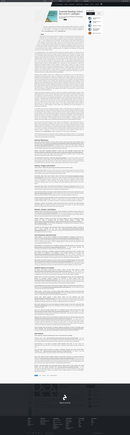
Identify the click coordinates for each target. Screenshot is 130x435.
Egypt (45, 1)
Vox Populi (55, 428)
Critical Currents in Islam (57, 422)
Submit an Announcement (44, 421)
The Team (29, 421)
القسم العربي (86, 1)
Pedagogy (87, 4)
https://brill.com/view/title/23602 (41, 305)
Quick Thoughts (68, 422)
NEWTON (97, 4)
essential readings (53, 375)
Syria (69, 1)
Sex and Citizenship (59, 4)
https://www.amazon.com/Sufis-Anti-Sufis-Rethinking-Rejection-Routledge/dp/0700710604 (65, 328)
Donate (29, 423)
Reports (67, 426)
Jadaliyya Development (69, 427)
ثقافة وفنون (93, 422)
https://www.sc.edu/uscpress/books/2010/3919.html (47, 212)
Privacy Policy (42, 423)
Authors (29, 422)
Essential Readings (69, 421)
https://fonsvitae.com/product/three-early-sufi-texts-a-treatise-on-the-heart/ (49, 254)
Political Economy (79, 4)
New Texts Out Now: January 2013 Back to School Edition (96, 29)
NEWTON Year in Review (97, 33)
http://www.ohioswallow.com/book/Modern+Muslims (45, 298)
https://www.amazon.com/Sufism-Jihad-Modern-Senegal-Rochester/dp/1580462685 (57, 358)
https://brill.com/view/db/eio (61, 157)
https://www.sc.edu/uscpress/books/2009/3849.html (50, 292)
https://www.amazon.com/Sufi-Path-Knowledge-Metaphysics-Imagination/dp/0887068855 (61, 238)
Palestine (60, 1)
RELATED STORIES (90, 13)
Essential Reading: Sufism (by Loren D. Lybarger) (71, 12)
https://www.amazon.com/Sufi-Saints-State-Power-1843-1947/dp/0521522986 (62, 338)
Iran (52, 1)
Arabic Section (94, 418)
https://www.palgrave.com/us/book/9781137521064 (68, 366)
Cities (52, 4)
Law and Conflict (56, 426)
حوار (91, 424)
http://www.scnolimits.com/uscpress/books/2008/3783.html (46, 279)
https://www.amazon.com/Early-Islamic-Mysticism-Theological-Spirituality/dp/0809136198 (55, 261)
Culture (65, 4)
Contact (29, 425)
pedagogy (44, 375)
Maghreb (79, 426)
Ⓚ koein (101, 433)
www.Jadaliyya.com (49, 31)
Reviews (91, 4)
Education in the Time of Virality (96, 22)
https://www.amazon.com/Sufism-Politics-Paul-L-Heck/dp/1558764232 (57, 351)
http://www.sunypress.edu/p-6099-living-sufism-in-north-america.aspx (57, 287)
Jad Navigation (68, 428)
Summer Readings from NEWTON (97, 18)
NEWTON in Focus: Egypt (97, 25)
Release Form (42, 422)
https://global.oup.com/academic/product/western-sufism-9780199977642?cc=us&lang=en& (53, 318)
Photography (71, 4)
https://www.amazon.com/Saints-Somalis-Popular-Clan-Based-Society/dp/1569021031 (52, 311)
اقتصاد (92, 421)
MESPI (48, 375)
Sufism (40, 375)
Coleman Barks (47, 131)
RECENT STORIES (98, 13)
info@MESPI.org (61, 31)
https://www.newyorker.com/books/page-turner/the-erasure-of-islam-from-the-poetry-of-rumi (53, 271)
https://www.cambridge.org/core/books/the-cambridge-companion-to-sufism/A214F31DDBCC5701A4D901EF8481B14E (59, 152)
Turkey (76, 1)
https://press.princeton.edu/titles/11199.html (43, 193)
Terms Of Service (43, 424)
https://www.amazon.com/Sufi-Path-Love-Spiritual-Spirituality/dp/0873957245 (50, 247)
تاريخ (91, 423)
